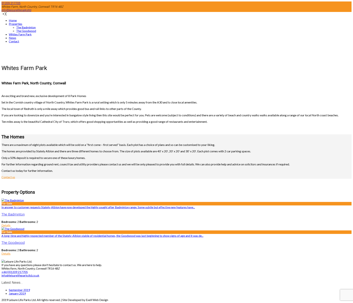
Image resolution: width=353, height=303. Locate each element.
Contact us (8, 177)
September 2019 (19, 290)
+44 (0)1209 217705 (14, 272)
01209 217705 (10, 3)
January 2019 (17, 293)
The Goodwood (13, 243)
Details (5, 225)
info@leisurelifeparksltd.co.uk (20, 275)
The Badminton (13, 214)
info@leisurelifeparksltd (16, 10)
